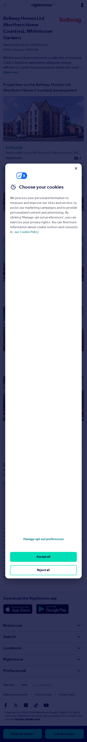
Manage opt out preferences (43, 539)
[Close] (76, 168)
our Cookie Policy (26, 232)
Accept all (43, 557)
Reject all (43, 570)
